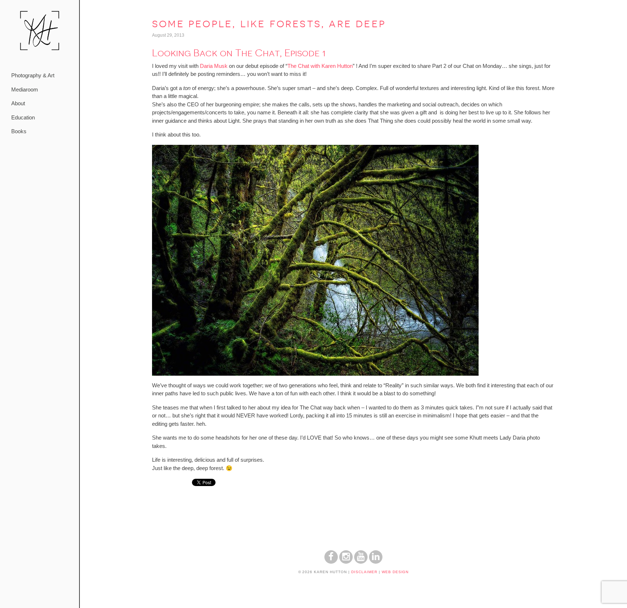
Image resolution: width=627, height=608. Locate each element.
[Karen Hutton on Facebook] (331, 562)
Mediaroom (24, 89)
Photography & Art (32, 75)
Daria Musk (214, 66)
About (18, 103)
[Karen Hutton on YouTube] (361, 562)
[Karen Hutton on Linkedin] (375, 562)
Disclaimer (364, 572)
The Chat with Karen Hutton (320, 66)
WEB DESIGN (395, 572)
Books (18, 131)
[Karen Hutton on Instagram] (346, 562)
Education (23, 117)
